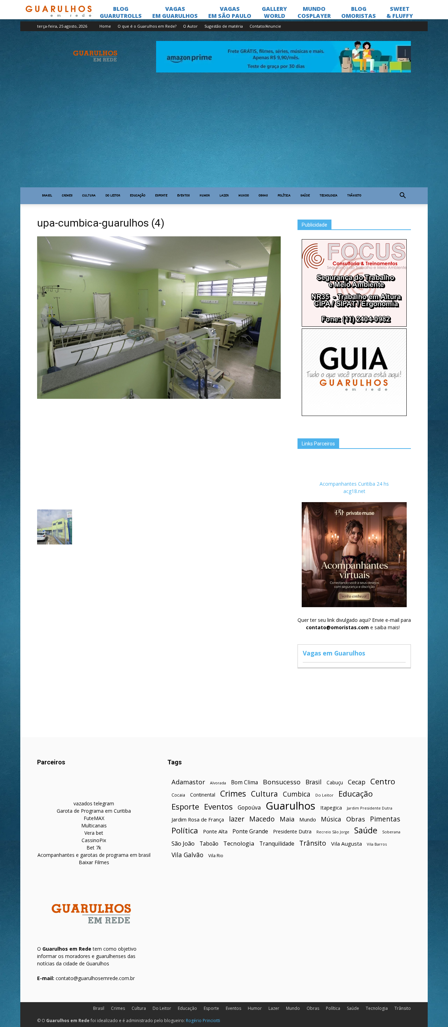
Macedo (262, 819)
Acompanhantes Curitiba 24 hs (354, 483)
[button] (402, 195)
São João (183, 843)
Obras (263, 196)
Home (105, 26)
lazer (236, 819)
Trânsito (354, 196)
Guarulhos (290, 806)
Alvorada (218, 782)
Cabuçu (335, 782)
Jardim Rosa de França (198, 819)
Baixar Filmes (94, 862)
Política (284, 196)
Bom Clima (244, 782)
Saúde (305, 196)
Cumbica (296, 794)
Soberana (391, 831)
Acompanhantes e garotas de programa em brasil (93, 855)
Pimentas (385, 819)
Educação (137, 196)
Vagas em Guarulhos (334, 653)
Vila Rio (215, 855)
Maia (287, 819)
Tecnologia (328, 196)
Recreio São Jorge (332, 832)
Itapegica (331, 807)
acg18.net (354, 491)
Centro (382, 781)
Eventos (183, 196)
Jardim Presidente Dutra (369, 808)
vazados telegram (94, 803)
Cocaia (178, 795)
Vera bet (93, 833)
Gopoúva (249, 807)
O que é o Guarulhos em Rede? (147, 26)
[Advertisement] (224, 135)
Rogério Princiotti (203, 1020)
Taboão (209, 843)
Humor (205, 196)
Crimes (67, 196)
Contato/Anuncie (265, 26)
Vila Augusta (346, 843)
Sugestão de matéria (223, 26)
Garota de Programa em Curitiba (94, 810)
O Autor (190, 26)
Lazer (224, 196)
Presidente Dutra (292, 831)
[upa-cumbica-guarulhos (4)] (159, 397)
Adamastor (188, 782)
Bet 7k (93, 847)
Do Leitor (112, 196)
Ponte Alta (215, 831)
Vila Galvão (187, 855)
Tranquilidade (276, 843)
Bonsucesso (282, 782)
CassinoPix (94, 840)
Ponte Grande (250, 831)
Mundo (243, 196)
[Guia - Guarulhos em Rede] (354, 414)
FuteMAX (94, 818)
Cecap (356, 782)
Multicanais (94, 825)
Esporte (161, 196)
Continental (202, 794)
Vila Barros (377, 844)
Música (331, 819)
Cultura (89, 196)
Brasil (47, 196)
